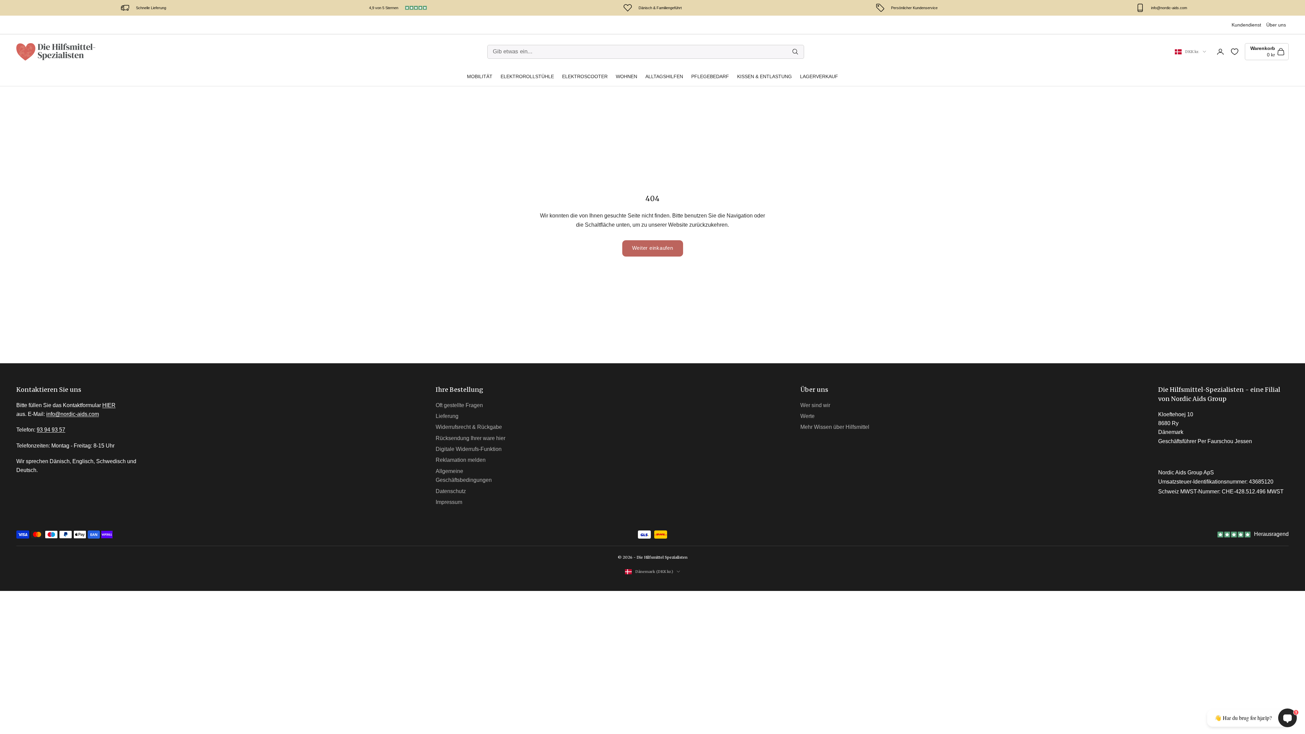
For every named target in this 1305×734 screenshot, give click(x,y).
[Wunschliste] (1234, 51)
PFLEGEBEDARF (710, 76)
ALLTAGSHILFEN (664, 76)
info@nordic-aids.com (72, 414)
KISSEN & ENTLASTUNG (764, 76)
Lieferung (447, 416)
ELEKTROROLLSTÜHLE (527, 76)
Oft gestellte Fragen (459, 405)
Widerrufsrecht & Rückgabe (469, 427)
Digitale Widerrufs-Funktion (469, 449)
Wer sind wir (815, 405)
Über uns (1276, 25)
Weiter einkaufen (652, 248)
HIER (109, 405)
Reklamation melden (461, 460)
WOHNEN (626, 76)
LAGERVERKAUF (819, 76)
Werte (807, 416)
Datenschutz (451, 491)
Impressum (449, 502)
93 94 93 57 (51, 430)
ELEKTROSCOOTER (585, 76)
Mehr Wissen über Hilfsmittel (834, 427)
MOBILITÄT (479, 76)
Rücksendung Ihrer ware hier (470, 438)
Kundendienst (1246, 25)
